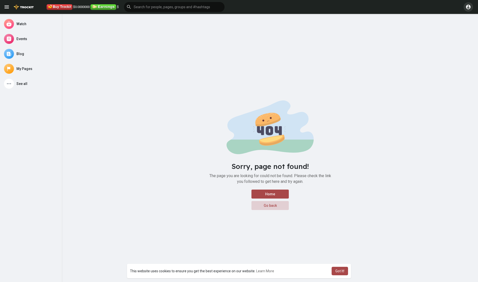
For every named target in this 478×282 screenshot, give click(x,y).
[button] (174, 7)
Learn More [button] (265, 271)
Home (270, 194)
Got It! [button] (339, 271)
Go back (270, 206)
